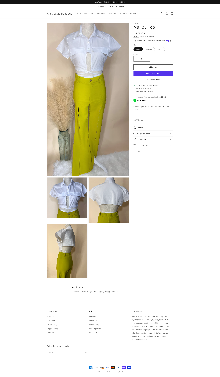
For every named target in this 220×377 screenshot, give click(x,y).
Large (160, 49)
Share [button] (138, 151)
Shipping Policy (52, 329)
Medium (149, 49)
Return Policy (52, 325)
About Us (50, 316)
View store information (144, 92)
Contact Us (51, 320)
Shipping (136, 36)
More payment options (153, 79)
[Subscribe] (85, 352)
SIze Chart (51, 333)
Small (138, 49)
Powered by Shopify (118, 372)
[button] (102, 13)
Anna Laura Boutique (106, 372)
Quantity (136, 54)
